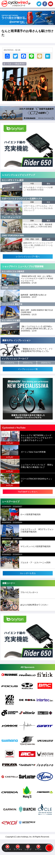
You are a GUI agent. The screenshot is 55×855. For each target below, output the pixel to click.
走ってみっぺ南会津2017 (14, 64)
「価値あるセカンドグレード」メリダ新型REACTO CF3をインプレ (37, 350)
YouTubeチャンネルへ (28, 492)
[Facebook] (23, 56)
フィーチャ (18, 849)
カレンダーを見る (28, 573)
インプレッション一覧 (28, 369)
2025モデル (28, 363)
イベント (38, 849)
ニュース (7, 849)
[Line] (31, 56)
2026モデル (9, 363)
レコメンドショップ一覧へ (28, 256)
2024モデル (46, 363)
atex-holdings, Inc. (24, 837)
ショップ (28, 849)
